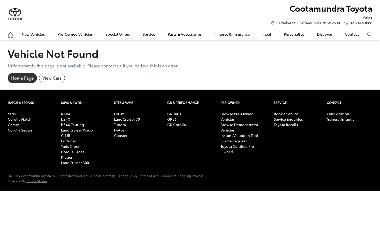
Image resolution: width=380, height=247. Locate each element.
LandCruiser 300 (75, 162)
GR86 (172, 119)
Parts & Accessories (185, 34)
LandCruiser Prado (77, 130)
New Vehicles (33, 34)
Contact (352, 34)
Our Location (338, 113)
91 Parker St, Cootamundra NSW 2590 (308, 22)
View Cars (52, 78)
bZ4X (65, 119)
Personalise (294, 34)
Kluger (66, 157)
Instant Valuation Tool (239, 135)
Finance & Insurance (232, 34)
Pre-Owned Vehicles (75, 34)
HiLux (119, 113)
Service (149, 34)
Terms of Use (148, 176)
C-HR (65, 135)
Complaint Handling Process (182, 176)
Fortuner (68, 140)
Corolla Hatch (20, 119)
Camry (13, 124)
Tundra (120, 124)
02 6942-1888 (361, 22)
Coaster (120, 135)
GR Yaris (174, 113)
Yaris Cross (70, 146)
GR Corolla (176, 124)
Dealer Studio (36, 181)
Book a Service (286, 113)
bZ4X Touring (72, 124)
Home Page (22, 78)
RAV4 (65, 113)
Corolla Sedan (20, 130)
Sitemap (109, 176)
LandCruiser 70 (127, 119)
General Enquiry (340, 119)
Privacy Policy (127, 176)
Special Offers (117, 34)
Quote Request (234, 140)
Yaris (12, 113)
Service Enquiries (288, 119)
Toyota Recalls (286, 124)
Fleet (267, 34)
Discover (324, 34)
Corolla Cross (72, 151)
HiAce (119, 130)
